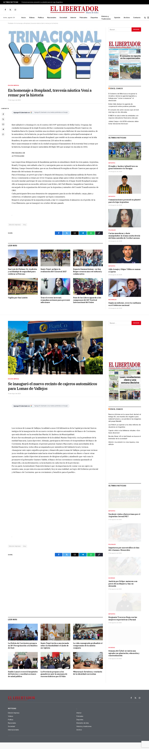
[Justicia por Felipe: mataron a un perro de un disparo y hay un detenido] (124, 566)
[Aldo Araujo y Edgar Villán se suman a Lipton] (124, 254)
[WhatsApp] (3, 134)
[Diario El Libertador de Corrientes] (74, 9)
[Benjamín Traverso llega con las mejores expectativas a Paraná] (124, 602)
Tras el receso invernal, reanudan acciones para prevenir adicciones (55, 300)
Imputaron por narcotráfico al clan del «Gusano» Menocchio (123, 549)
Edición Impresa (13, 85)
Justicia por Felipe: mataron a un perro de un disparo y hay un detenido (122, 583)
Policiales (83, 17)
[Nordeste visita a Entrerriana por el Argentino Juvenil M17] (124, 499)
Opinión (117, 17)
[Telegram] (3, 129)
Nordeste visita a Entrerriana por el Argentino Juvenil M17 (124, 515)
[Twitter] (3, 119)
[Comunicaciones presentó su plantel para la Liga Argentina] (124, 184)
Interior (73, 17)
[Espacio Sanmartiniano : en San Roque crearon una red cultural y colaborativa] (88, 258)
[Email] (3, 124)
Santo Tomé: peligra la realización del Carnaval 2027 (54, 270)
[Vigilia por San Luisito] (23, 286)
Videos (31, 17)
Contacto (136, 17)
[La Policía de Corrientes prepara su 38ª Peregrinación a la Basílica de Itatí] (23, 632)
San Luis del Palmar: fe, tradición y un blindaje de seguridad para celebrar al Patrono (22, 271)
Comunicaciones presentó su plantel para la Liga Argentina (42, 2)
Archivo (127, 17)
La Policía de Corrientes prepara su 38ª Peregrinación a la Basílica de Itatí (22, 645)
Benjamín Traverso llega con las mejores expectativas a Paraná (122, 618)
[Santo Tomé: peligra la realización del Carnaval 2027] (55, 258)
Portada (10, 23)
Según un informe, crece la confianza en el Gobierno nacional (124, 304)
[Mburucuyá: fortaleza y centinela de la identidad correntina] (88, 660)
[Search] (145, 17)
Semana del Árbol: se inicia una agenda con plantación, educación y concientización (123, 653)
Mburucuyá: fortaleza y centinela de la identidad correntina (87, 673)
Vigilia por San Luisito (18, 298)
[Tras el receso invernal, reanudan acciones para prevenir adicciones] (55, 286)
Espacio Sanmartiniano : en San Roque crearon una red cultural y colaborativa (87, 271)
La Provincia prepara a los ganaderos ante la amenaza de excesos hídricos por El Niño (54, 674)
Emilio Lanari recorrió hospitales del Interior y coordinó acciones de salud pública (23, 674)
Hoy (24, 224)
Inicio (23, 17)
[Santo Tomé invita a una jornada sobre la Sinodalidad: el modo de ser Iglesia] (55, 632)
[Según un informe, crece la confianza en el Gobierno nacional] (124, 288)
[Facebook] (3, 114)
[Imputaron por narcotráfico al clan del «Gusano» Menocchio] (124, 532)
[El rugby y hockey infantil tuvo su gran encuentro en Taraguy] (124, 151)
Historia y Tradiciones (106, 17)
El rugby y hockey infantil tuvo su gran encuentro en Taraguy (123, 167)
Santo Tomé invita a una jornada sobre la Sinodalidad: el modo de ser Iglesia (55, 645)
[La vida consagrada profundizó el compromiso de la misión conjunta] (88, 632)
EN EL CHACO (116, 88)
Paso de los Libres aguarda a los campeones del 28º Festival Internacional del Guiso (87, 300)
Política (41, 17)
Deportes (94, 17)
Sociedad (63, 17)
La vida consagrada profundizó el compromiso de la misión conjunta (87, 645)
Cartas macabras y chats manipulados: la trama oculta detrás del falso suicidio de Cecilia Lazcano (124, 235)
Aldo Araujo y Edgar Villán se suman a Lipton (124, 270)
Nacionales (51, 17)
